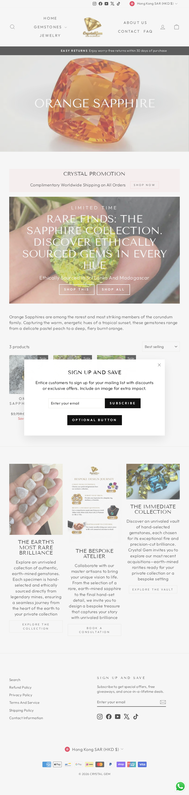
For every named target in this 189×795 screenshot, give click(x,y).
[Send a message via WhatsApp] (180, 786)
